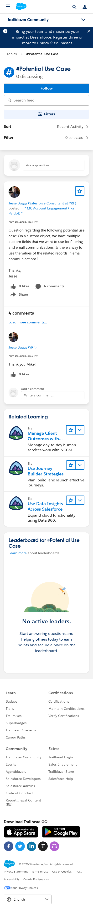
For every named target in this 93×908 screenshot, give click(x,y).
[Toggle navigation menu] (83, 20)
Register (60, 37)
